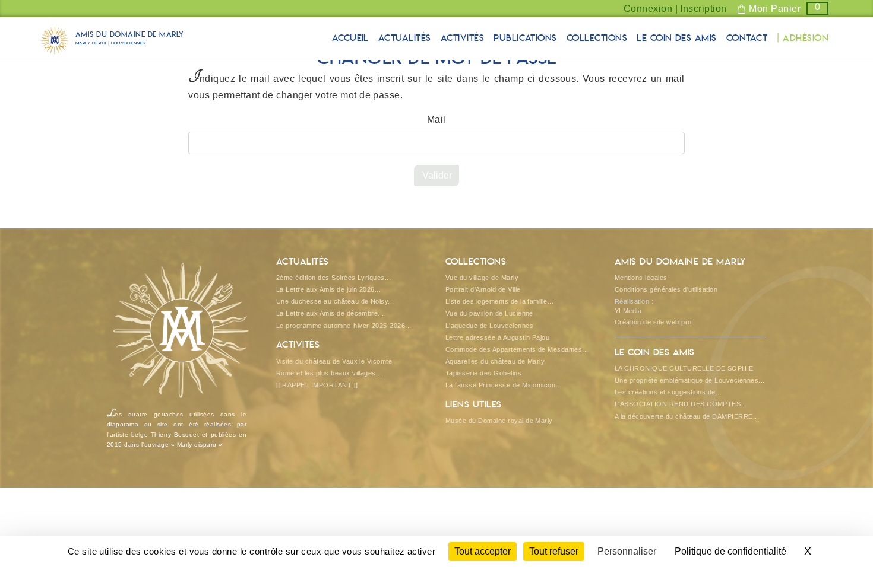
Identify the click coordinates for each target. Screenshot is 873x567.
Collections (597, 38)
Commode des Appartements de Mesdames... (517, 349)
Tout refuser (553, 551)
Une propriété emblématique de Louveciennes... (690, 380)
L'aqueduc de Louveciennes (489, 325)
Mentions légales (641, 277)
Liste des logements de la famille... (499, 301)
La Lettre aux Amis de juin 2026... (328, 289)
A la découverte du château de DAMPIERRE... (687, 416)
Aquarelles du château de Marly (495, 361)
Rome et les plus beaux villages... (329, 373)
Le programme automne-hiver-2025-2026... (344, 325)
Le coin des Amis (677, 38)
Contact (746, 38)
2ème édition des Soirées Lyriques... (333, 277)
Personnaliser (626, 551)
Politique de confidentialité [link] (730, 551)
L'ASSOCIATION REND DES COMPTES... (681, 403)
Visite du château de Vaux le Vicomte (334, 361)
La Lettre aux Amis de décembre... (330, 313)
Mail (436, 119)
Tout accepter (482, 551)
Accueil (350, 38)
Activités (462, 38)
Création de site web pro (653, 322)
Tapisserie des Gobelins (483, 373)
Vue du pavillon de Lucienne (489, 313)
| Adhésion (802, 38)
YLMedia (628, 310)
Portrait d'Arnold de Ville (482, 289)
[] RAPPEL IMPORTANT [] (317, 384)
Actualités (404, 38)
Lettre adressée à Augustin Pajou (497, 337)
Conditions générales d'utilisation (666, 289)
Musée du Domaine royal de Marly (499, 420)
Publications (525, 38)
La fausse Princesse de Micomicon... (503, 384)
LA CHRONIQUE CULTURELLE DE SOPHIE (684, 368)
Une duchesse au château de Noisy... (335, 301)
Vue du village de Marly (481, 277)
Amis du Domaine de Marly (129, 38)
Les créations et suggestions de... (668, 392)
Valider (437, 175)
